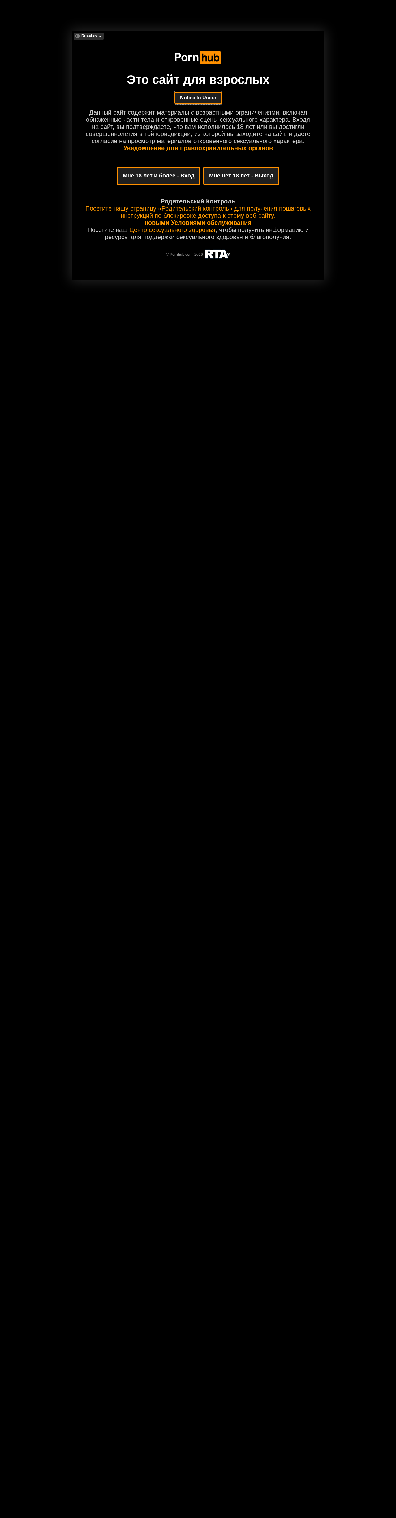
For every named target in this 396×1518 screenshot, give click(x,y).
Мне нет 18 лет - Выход (241, 175)
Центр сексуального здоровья (172, 229)
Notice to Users (198, 97)
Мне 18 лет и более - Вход (158, 175)
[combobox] (89, 36)
